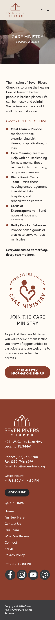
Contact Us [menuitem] (13, 524)
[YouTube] (33, 574)
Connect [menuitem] (11, 542)
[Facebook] (10, 574)
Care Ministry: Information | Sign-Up (27, 372)
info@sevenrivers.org (29, 466)
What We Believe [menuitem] (17, 536)
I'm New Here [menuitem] (15, 517)
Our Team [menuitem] (12, 530)
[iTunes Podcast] (44, 574)
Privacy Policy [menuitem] (15, 555)
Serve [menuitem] (9, 549)
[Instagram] (22, 574)
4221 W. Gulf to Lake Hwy (23, 442)
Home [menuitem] (9, 511)
